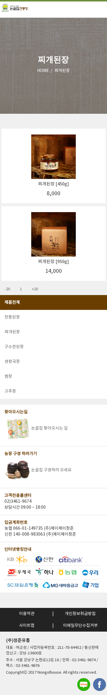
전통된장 (12, 317)
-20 (7, 289)
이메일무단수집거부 (80, 625)
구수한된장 (14, 347)
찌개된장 (62, 70)
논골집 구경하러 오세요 (51, 470)
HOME (43, 70)
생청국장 (12, 361)
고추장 (10, 391)
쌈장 (8, 376)
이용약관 (26, 613)
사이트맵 (26, 625)
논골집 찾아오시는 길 (49, 428)
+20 (35, 289)
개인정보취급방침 (80, 613)
